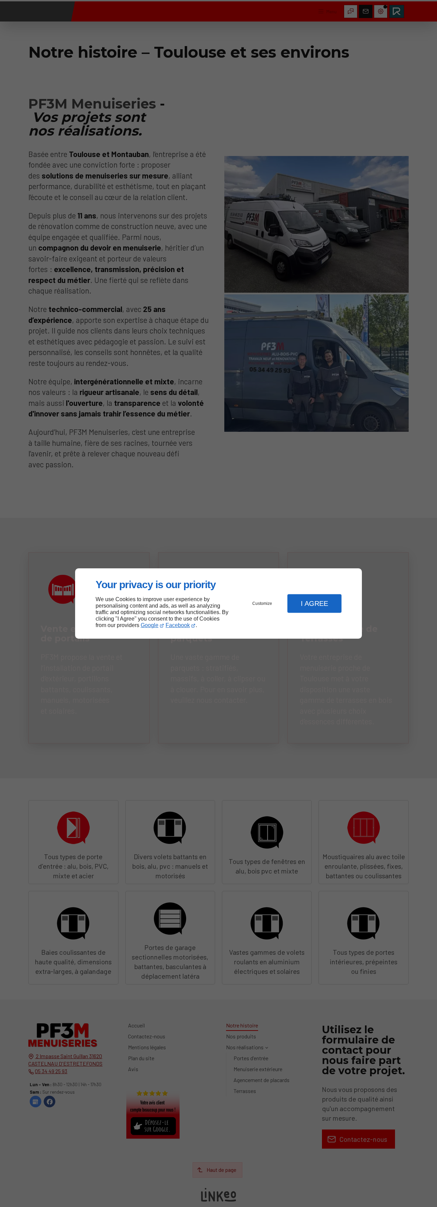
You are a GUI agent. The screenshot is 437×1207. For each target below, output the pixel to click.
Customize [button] (262, 603)
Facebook (178, 625)
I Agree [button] (314, 603)
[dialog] (218, 603)
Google (149, 625)
